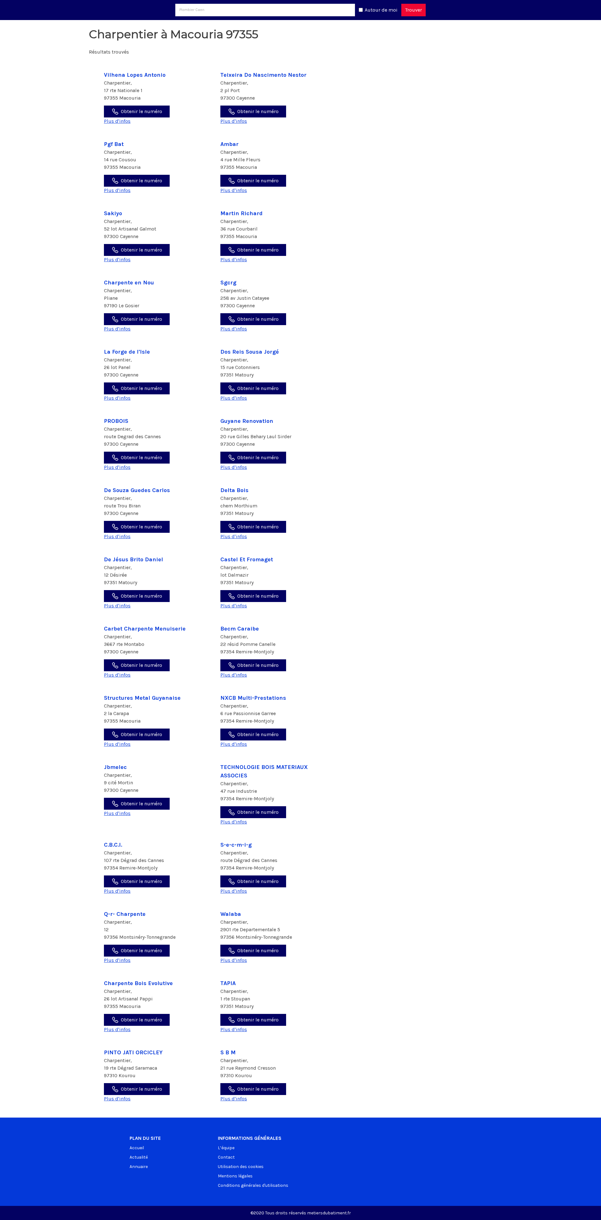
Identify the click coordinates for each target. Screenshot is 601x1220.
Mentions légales (235, 1176)
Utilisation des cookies (241, 1166)
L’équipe (226, 1147)
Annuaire (139, 1166)
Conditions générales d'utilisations (253, 1185)
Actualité (139, 1157)
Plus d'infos (117, 121)
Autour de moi (381, 10)
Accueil (137, 1147)
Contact (226, 1157)
